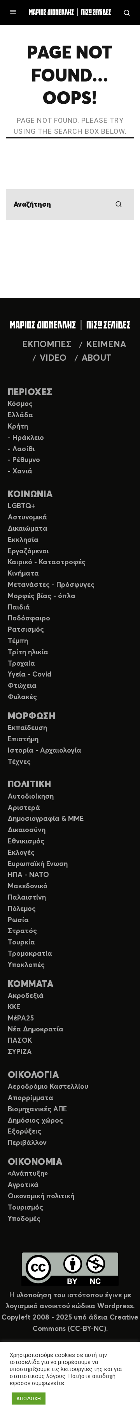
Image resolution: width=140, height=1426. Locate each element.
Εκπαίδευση (27, 728)
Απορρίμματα (30, 1098)
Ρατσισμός (26, 629)
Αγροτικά (23, 1185)
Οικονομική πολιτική (41, 1196)
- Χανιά (20, 471)
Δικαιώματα (27, 528)
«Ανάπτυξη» (28, 1173)
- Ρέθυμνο (24, 460)
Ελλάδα (20, 415)
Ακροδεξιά (26, 995)
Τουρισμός (25, 1207)
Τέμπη (18, 641)
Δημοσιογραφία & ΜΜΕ (46, 818)
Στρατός (22, 931)
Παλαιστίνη (27, 897)
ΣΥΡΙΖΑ (20, 1052)
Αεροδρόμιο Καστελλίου (48, 1086)
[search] (118, 204)
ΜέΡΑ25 (21, 1018)
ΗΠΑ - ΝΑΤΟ (28, 875)
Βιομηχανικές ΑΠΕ (37, 1109)
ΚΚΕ (14, 1007)
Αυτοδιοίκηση (31, 796)
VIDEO (53, 358)
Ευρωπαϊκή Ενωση (38, 864)
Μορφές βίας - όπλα (41, 596)
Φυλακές (22, 697)
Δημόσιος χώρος (35, 1120)
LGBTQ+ (21, 506)
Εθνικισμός (26, 841)
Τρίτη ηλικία (28, 652)
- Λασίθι (21, 449)
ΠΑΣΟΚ (20, 1040)
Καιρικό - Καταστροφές (47, 562)
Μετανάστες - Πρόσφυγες (51, 584)
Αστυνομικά (27, 517)
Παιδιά (19, 607)
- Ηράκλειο (26, 437)
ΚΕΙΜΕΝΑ (106, 344)
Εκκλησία (23, 540)
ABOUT (97, 358)
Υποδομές (24, 1218)
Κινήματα (23, 573)
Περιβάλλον (27, 1142)
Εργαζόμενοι (28, 551)
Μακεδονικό (27, 886)
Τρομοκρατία (30, 953)
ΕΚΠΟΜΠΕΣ (46, 344)
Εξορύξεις (24, 1131)
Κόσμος (20, 403)
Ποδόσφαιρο (29, 618)
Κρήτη (18, 426)
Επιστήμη (23, 739)
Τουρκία (21, 942)
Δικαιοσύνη (27, 830)
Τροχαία (21, 663)
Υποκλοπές (26, 965)
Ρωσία (18, 920)
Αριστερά (24, 807)
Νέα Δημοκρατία (35, 1029)
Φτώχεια (22, 685)
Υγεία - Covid (29, 674)
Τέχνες (19, 761)
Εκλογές (21, 852)
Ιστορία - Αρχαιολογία (44, 750)
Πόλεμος (22, 908)
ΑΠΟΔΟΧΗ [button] (28, 1398)
